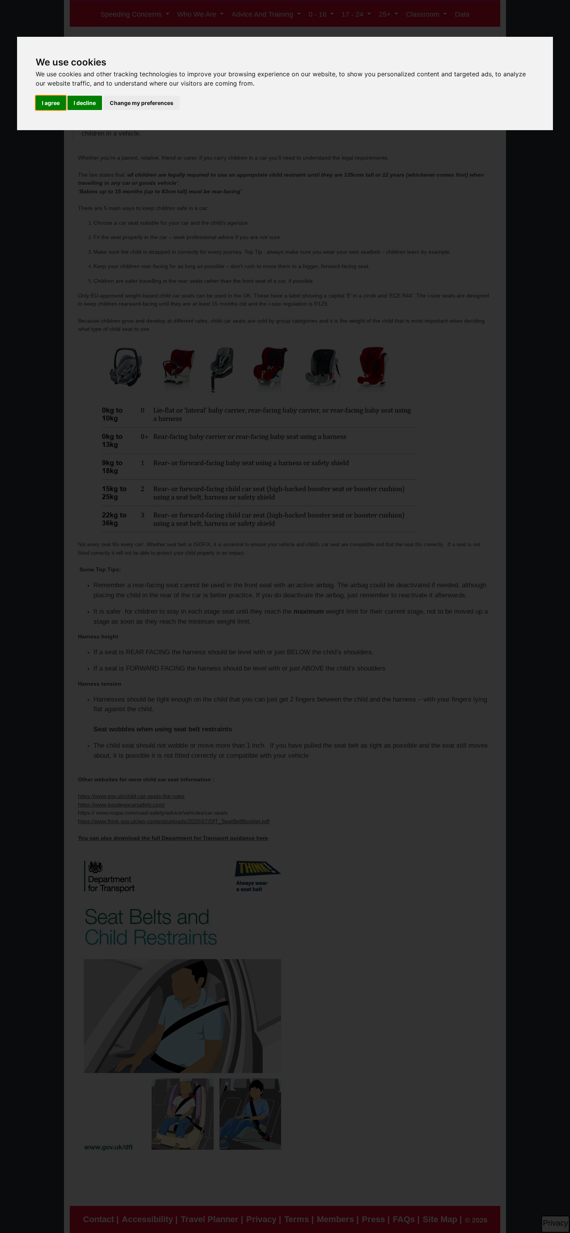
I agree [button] (51, 103)
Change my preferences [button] (141, 103)
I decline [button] (85, 103)
